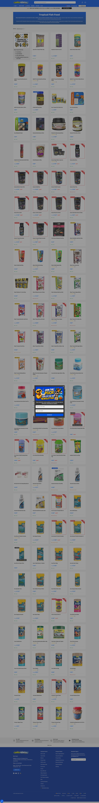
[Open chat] (1, 801)
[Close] (63, 386)
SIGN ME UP (49, 414)
